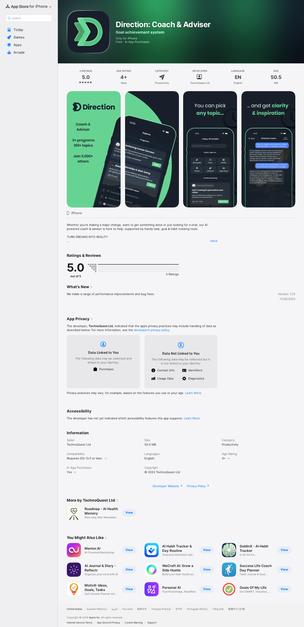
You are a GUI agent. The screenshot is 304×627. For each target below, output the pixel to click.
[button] (29, 29)
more (213, 241)
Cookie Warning (134, 622)
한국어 (179, 609)
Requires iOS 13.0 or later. (85, 458)
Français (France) (161, 609)
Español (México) (97, 609)
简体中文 (142, 609)
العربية (114, 609)
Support (152, 622)
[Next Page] (299, 149)
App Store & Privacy (108, 622)
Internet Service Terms (79, 622)
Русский (127, 609)
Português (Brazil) (197, 609)
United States (74, 609)
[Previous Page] (62, 149)
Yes (69, 472)
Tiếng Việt (217, 609)
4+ (224, 458)
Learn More (193, 393)
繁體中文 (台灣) (236, 609)
